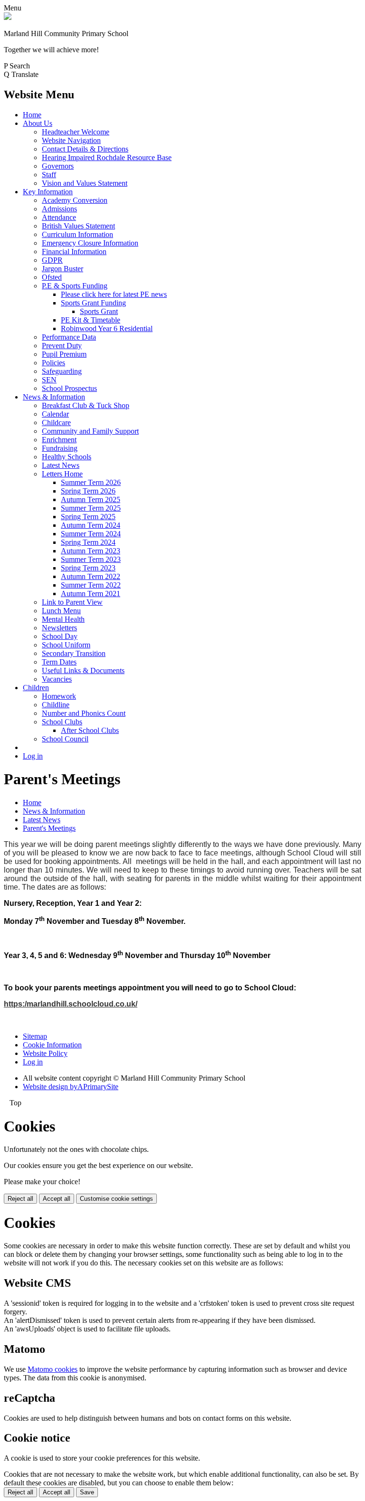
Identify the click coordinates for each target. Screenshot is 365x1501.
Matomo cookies (52, 1369)
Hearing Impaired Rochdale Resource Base (107, 157)
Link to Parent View (72, 602)
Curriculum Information (77, 234)
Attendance (59, 217)
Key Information (48, 192)
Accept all (56, 1198)
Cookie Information (52, 1045)
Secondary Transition (74, 653)
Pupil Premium (64, 354)
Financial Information (74, 251)
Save (87, 1492)
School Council (65, 739)
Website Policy (45, 1053)
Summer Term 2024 (91, 534)
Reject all (20, 1198)
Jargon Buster (62, 269)
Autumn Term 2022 (90, 576)
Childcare (56, 422)
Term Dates (59, 662)
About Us (37, 123)
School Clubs (62, 722)
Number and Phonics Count (83, 713)
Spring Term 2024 (88, 542)
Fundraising (59, 448)
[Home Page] (7, 17)
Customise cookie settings (116, 1198)
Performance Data (69, 337)
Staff (49, 175)
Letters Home (62, 474)
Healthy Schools (66, 457)
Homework (59, 696)
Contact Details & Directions (85, 149)
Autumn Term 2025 (90, 499)
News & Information (54, 397)
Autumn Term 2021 (90, 593)
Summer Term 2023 (91, 559)
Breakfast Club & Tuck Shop (85, 405)
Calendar (55, 414)
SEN (49, 380)
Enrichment (59, 440)
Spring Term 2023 (88, 568)
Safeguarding (62, 371)
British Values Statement (78, 226)
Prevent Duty (62, 346)
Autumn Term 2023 (90, 551)
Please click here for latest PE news (114, 294)
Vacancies (57, 679)
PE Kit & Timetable (90, 320)
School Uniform (66, 645)
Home (32, 115)
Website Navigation (71, 140)
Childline (55, 705)
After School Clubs (90, 730)
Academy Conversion (74, 200)
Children (36, 688)
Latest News (60, 465)
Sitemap (35, 1036)
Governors (58, 166)
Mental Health (63, 619)
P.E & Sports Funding (74, 286)
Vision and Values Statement (84, 183)
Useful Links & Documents (83, 670)
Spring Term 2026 (88, 491)
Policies (53, 363)
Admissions (59, 209)
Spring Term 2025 (88, 517)
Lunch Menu (61, 611)
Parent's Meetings (49, 828)
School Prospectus (69, 388)
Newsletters (59, 628)
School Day (59, 636)
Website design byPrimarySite (70, 1087)
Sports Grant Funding (93, 303)
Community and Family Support (90, 431)
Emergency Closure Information (90, 243)
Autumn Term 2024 (90, 525)
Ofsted (52, 277)
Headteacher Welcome (75, 132)
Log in (33, 756)
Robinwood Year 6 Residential (107, 328)
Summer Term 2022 (91, 585)
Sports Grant (99, 311)
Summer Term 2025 (91, 508)
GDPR (52, 260)
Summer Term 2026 (91, 482)
